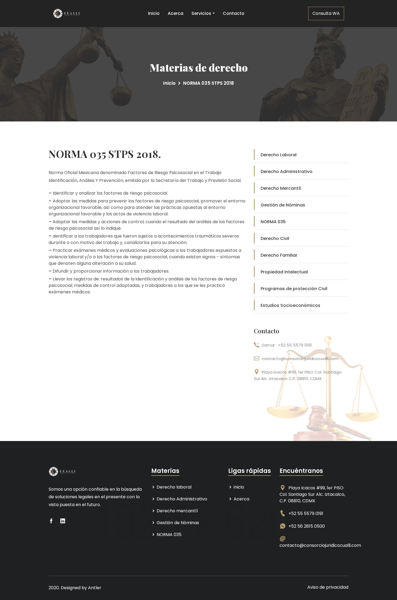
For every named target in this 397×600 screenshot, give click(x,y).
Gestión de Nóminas (283, 205)
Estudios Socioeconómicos (290, 305)
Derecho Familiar (279, 255)
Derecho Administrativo (286, 171)
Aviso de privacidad (327, 587)
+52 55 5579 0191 (305, 513)
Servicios (201, 13)
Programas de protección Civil (294, 289)
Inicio (154, 13)
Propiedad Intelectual (284, 272)
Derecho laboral (173, 487)
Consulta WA (326, 13)
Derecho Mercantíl (281, 188)
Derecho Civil (275, 238)
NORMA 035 (273, 222)
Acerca (175, 13)
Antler (94, 588)
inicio (238, 487)
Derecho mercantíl (177, 511)
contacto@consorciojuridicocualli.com (320, 545)
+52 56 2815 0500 (306, 526)
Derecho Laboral (279, 155)
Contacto (233, 13)
